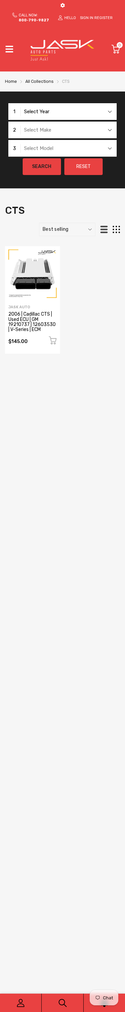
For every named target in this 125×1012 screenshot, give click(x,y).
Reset (83, 166)
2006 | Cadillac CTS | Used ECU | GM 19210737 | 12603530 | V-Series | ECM (32, 321)
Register (103, 18)
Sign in (86, 18)
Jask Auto (19, 307)
